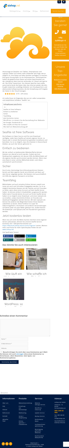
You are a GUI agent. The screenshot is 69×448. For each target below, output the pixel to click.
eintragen (20, 354)
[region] (34, 381)
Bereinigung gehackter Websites (39, 431)
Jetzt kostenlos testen (11, 118)
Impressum (34, 443)
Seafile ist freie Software (12, 109)
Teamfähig (7, 116)
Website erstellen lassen (60, 81)
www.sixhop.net (8, 229)
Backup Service (40, 416)
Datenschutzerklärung (32, 444)
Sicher (5, 114)
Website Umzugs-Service (40, 404)
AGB (42, 444)
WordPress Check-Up (38, 408)
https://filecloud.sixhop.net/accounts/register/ (19, 226)
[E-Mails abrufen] (59, 1)
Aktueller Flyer (5, 420)
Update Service (40, 413)
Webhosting (22, 413)
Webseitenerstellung (25, 403)
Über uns (5, 403)
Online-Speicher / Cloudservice (23, 422)
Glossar (5, 409)
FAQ (4, 406)
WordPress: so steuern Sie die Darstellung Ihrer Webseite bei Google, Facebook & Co (24, 121)
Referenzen (6, 413)
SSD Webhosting (60, 89)
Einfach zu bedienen (10, 112)
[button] (8, 236)
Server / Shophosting (23, 417)
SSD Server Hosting (60, 85)
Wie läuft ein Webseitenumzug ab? (15, 127)
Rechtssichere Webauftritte (39, 436)
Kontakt (5, 416)
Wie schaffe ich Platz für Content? (15, 125)
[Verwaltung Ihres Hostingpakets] (64, 1)
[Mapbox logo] (4, 393)
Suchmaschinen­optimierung (40, 425)
